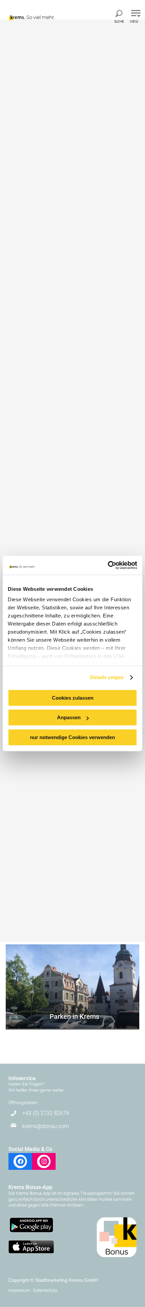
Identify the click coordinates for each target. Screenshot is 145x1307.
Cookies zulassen (72, 698)
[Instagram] (44, 1161)
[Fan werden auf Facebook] (20, 1161)
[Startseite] (36, 11)
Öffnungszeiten (22, 1102)
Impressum (19, 1290)
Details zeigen (106, 677)
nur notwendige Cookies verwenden (72, 737)
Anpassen (69, 717)
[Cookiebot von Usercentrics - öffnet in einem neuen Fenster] (107, 565)
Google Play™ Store (31, 1225)
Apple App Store (31, 1247)
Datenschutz (45, 1290)
